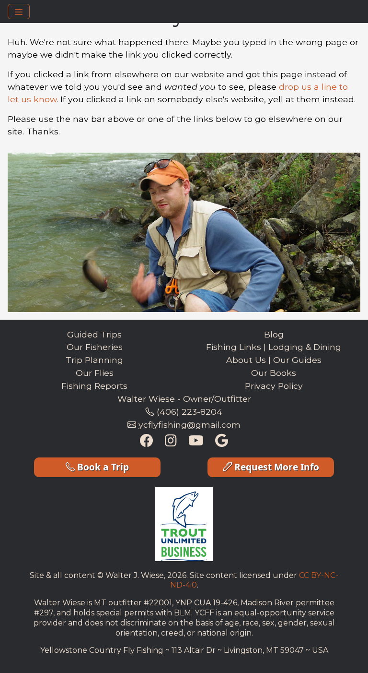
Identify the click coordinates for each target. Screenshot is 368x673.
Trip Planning (94, 360)
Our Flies (95, 373)
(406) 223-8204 (188, 412)
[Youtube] (196, 442)
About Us (246, 360)
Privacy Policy (274, 386)
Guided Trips (94, 334)
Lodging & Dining (304, 347)
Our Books (273, 373)
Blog (274, 334)
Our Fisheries (95, 347)
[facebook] (146, 442)
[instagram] (171, 442)
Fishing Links (233, 347)
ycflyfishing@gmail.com (188, 425)
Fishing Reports (94, 386)
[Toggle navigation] (19, 11)
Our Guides (297, 360)
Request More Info (275, 466)
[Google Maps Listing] (221, 442)
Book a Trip (102, 466)
